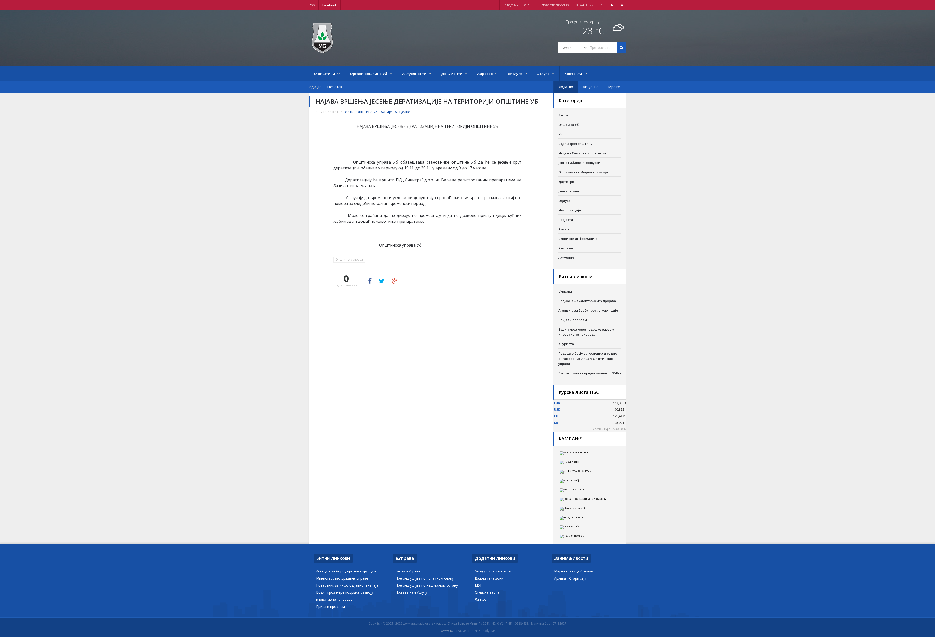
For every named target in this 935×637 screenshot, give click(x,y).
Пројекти (565, 219)
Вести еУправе (407, 571)
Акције (386, 112)
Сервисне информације (577, 238)
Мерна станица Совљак (574, 571)
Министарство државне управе (342, 578)
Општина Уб (367, 112)
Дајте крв (566, 181)
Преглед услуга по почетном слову (424, 578)
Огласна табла (487, 592)
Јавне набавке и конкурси (579, 162)
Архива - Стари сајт (570, 578)
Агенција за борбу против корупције (588, 310)
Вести (348, 112)
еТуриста (566, 344)
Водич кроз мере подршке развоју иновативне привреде (586, 332)
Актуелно (402, 112)
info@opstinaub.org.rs (555, 5)
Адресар (485, 73)
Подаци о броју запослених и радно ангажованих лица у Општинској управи (587, 358)
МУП (479, 585)
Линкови (482, 599)
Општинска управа (349, 260)
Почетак (334, 86)
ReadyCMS (488, 631)
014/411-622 (584, 5)
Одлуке (564, 200)
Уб (560, 134)
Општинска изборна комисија (583, 172)
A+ (623, 5)
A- (602, 5)
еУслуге (515, 73)
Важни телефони (489, 578)
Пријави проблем (572, 320)
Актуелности (414, 73)
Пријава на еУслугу (411, 592)
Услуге (543, 73)
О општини (324, 73)
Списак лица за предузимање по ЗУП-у (589, 373)
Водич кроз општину (575, 143)
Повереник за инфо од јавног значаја (347, 585)
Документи (451, 73)
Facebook (329, 5)
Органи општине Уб (368, 73)
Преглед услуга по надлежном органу (426, 585)
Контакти (573, 73)
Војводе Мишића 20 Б (518, 5)
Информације (569, 210)
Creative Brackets (466, 631)
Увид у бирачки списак (493, 571)
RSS (312, 5)
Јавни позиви (569, 191)
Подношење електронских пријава (587, 301)
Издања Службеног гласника (582, 153)
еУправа (565, 291)
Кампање (565, 248)
